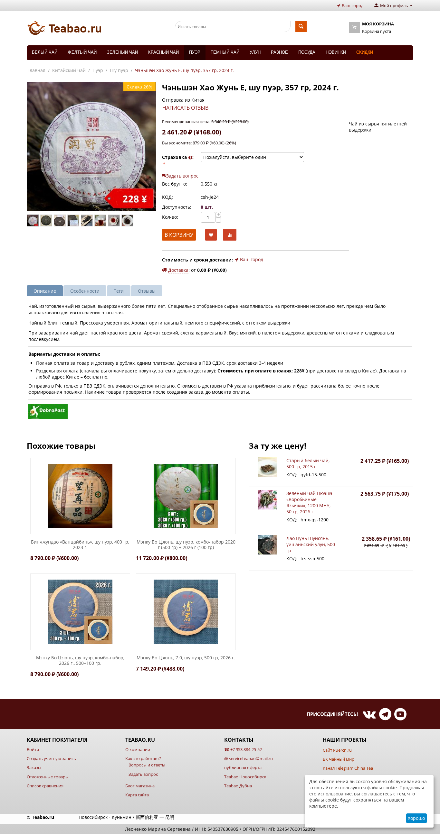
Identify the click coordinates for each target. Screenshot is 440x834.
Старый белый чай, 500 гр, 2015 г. (308, 463)
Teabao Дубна (238, 786)
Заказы (34, 767)
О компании (137, 749)
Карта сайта (137, 795)
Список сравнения (45, 786)
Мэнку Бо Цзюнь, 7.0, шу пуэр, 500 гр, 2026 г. (186, 658)
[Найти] (301, 26)
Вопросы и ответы (147, 765)
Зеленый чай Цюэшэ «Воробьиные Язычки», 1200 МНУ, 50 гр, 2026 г (309, 502)
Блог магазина (140, 786)
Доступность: (176, 207)
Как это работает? (143, 758)
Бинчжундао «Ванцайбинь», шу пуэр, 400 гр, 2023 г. (80, 544)
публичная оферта (243, 767)
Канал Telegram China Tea (348, 768)
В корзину (179, 234)
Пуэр (194, 52)
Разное (279, 52)
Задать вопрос (143, 774)
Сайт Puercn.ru (337, 750)
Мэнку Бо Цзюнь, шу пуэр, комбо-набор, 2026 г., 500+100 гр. (80, 660)
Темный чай (225, 52)
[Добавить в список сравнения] (229, 235)
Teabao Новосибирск (245, 777)
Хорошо (416, 818)
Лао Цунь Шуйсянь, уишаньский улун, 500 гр (310, 544)
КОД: (167, 197)
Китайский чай (69, 70)
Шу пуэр (119, 70)
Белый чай (44, 52)
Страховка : (178, 157)
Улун (255, 52)
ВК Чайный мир (338, 759)
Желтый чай (82, 52)
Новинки (336, 52)
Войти (33, 749)
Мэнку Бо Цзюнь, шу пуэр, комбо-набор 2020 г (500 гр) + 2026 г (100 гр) (186, 544)
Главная (36, 70)
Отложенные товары (48, 777)
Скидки (364, 52)
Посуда (306, 52)
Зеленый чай (122, 52)
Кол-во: (170, 217)
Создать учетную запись (51, 758)
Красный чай (163, 52)
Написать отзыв (185, 107)
